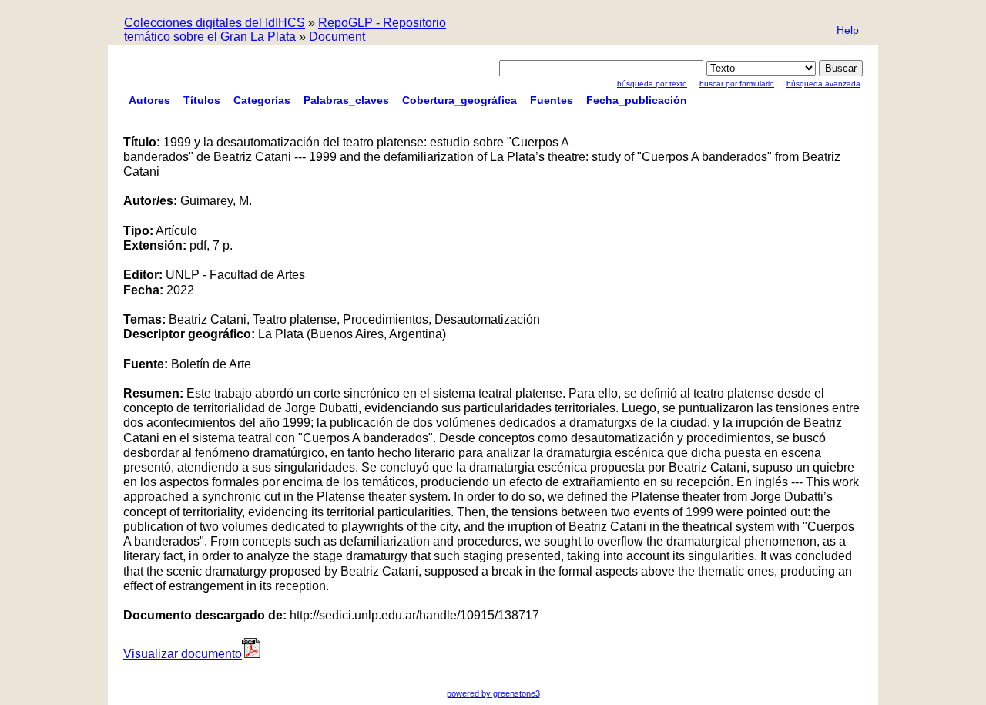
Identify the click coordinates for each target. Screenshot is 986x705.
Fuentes (551, 100)
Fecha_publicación (636, 100)
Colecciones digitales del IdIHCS (214, 22)
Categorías (261, 100)
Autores (149, 100)
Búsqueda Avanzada (823, 83)
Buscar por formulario (736, 83)
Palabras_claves (346, 100)
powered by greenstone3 (493, 693)
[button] (848, 31)
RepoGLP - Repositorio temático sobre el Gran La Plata (285, 29)
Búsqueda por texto (652, 83)
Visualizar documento (182, 653)
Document (337, 36)
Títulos (201, 100)
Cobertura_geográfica (459, 100)
